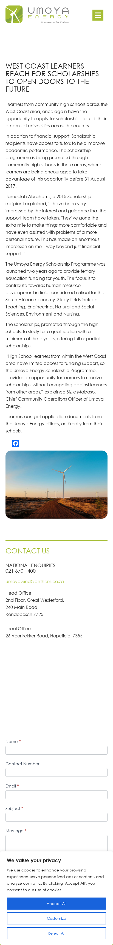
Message (16, 830)
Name (13, 741)
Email (12, 786)
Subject (14, 808)
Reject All (56, 933)
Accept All (56, 903)
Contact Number (22, 763)
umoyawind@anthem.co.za (34, 581)
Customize (56, 918)
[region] (56, 898)
